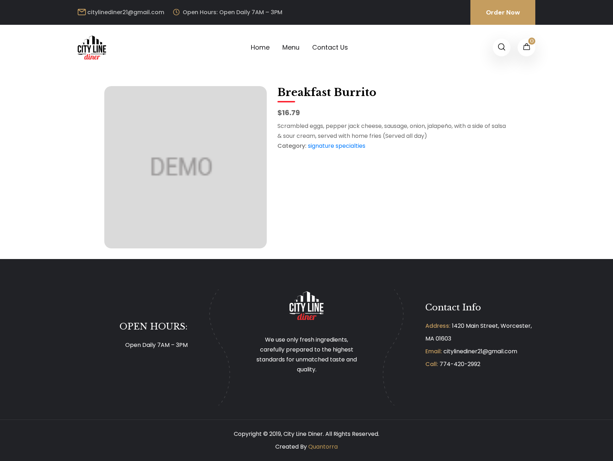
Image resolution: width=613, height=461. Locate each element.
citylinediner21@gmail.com (125, 12)
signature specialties (336, 146)
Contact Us (330, 47)
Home (260, 47)
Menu (290, 47)
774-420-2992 (460, 364)
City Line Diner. (303, 434)
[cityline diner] (92, 47)
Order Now (503, 12)
